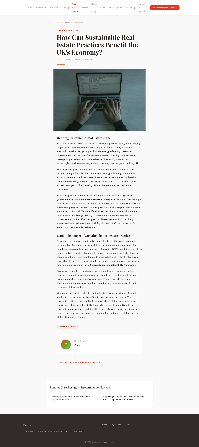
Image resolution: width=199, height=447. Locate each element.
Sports (119, 8)
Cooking (65, 8)
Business (54, 8)
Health (85, 8)
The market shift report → (165, 8)
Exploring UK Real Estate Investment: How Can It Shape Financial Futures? (123, 398)
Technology (130, 8)
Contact (128, 424)
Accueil (60, 22)
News (102, 8)
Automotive (41, 8)
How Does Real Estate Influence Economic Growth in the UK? (71, 398)
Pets (111, 8)
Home (29, 8)
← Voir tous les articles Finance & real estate (78, 362)
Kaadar (27, 425)
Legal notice (116, 424)
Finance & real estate (75, 7)
